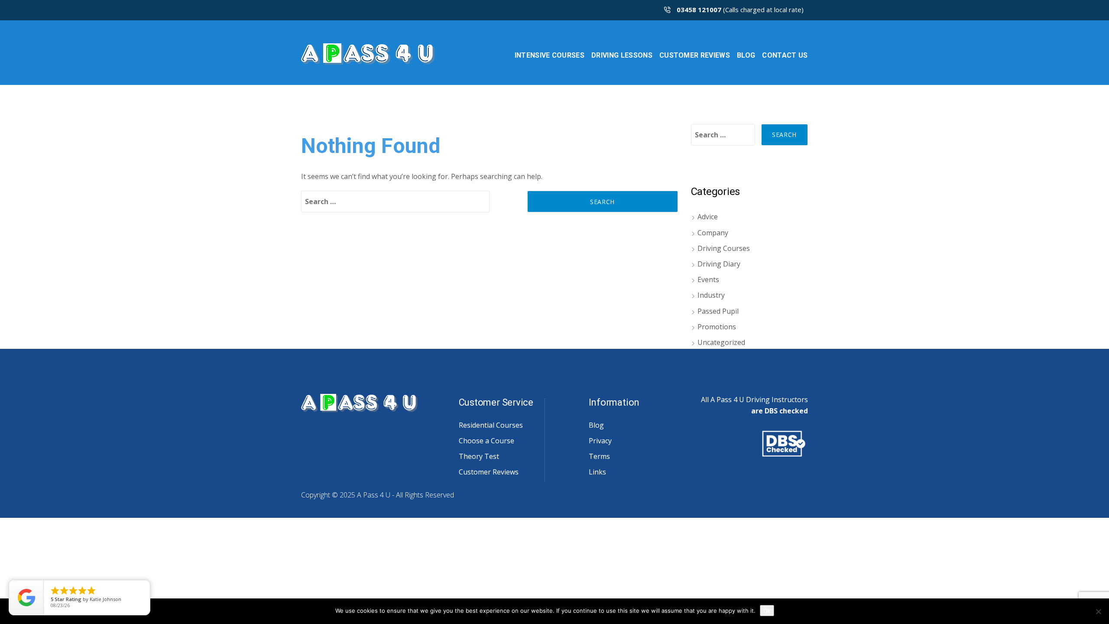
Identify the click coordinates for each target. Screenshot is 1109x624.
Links (597, 472)
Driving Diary (718, 264)
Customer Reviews (489, 472)
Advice (707, 216)
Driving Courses (723, 248)
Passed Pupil (718, 311)
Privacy (600, 440)
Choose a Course (486, 440)
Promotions (716, 327)
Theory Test (479, 456)
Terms (599, 456)
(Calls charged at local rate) (740, 9)
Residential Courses (491, 425)
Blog (596, 425)
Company (712, 232)
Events (708, 279)
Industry (711, 295)
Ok (767, 610)
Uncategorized (721, 342)
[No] (1098, 611)
